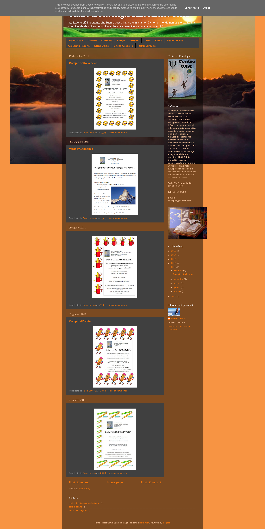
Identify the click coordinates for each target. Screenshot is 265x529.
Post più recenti (79, 482)
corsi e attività (75, 507)
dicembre (178, 270)
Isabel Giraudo (147, 45)
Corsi (158, 40)
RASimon (144, 523)
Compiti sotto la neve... (84, 63)
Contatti (106, 40)
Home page (76, 40)
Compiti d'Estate (80, 321)
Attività (92, 40)
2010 (174, 296)
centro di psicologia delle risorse (84, 503)
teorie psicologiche (78, 510)
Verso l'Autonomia (81, 148)
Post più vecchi (151, 482)
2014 (174, 255)
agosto (177, 283)
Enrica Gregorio (123, 45)
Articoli (134, 40)
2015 (174, 251)
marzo (177, 291)
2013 (174, 259)
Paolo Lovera (175, 40)
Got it (206, 7)
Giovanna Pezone (79, 45)
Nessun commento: (118, 133)
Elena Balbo (101, 45)
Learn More (192, 7)
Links (147, 40)
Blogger (166, 523)
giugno (177, 287)
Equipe (121, 40)
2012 (174, 263)
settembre (179, 279)
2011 (173, 267)
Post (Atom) (84, 489)
